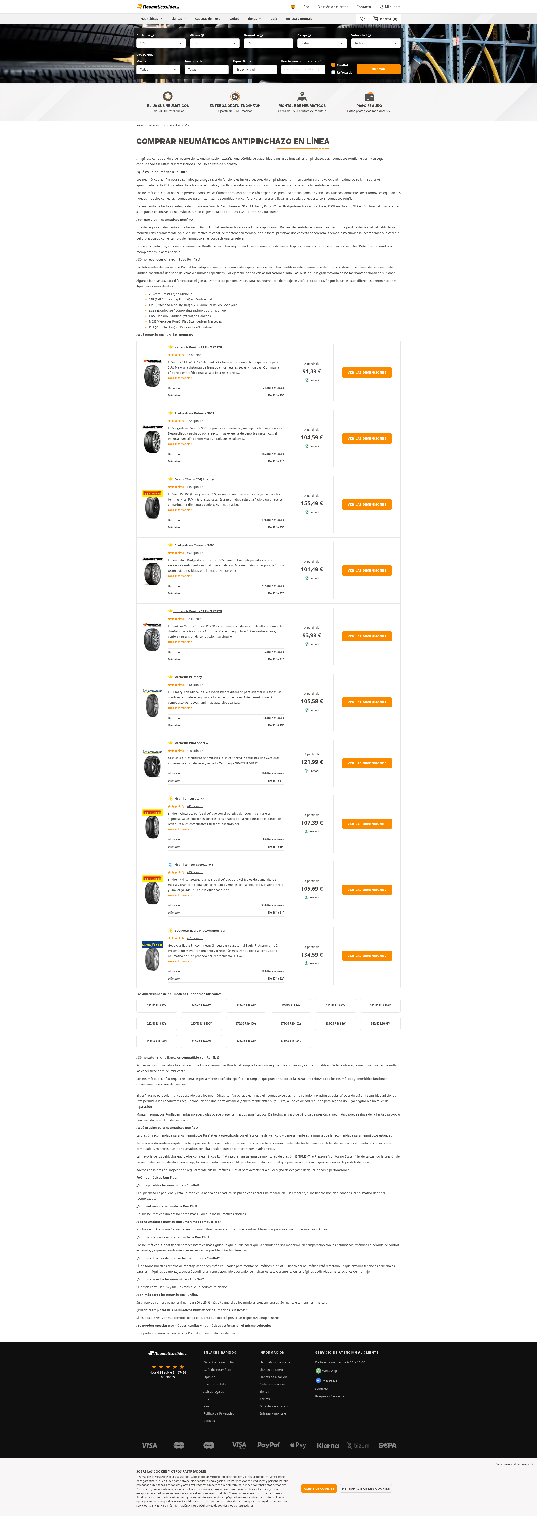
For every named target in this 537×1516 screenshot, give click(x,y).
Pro (306, 6)
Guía (274, 19)
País (206, 1406)
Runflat (342, 65)
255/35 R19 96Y (290, 1005)
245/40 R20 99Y (380, 1023)
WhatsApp (329, 1370)
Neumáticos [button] (150, 19)
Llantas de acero (271, 1369)
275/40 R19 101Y (156, 1041)
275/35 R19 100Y (246, 1023)
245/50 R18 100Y (201, 1023)
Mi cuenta (393, 6)
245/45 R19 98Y (246, 1041)
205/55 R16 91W (336, 1023)
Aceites (234, 19)
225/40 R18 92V (335, 1005)
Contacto (364, 6)
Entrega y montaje (298, 19)
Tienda (253, 19)
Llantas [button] (177, 19)
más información (180, 378)
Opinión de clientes (333, 6)
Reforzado (344, 72)
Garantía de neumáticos (220, 1362)
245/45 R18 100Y (380, 1005)
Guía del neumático (217, 1369)
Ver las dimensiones (367, 372)
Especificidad (243, 61)
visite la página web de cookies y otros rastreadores (221, 1505)
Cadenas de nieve (207, 19)
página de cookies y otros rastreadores (250, 1497)
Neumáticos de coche (274, 1362)
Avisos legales (213, 1391)
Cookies (209, 1421)
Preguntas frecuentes (330, 1396)
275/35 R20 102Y (291, 1023)
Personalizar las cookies (366, 1488)
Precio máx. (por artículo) (301, 61)
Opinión (209, 1377)
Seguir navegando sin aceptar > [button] (514, 1464)
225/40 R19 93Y (246, 1005)
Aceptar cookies (319, 1488)
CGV (206, 1399)
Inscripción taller (215, 1384)
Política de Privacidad (218, 1413)
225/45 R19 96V (201, 1041)
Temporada (194, 61)
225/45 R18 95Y (156, 1005)
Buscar (379, 69)
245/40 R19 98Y (201, 1005)
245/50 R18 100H (290, 1041)
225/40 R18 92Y (156, 1023)
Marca (141, 61)
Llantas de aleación (273, 1377)
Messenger (331, 1380)
